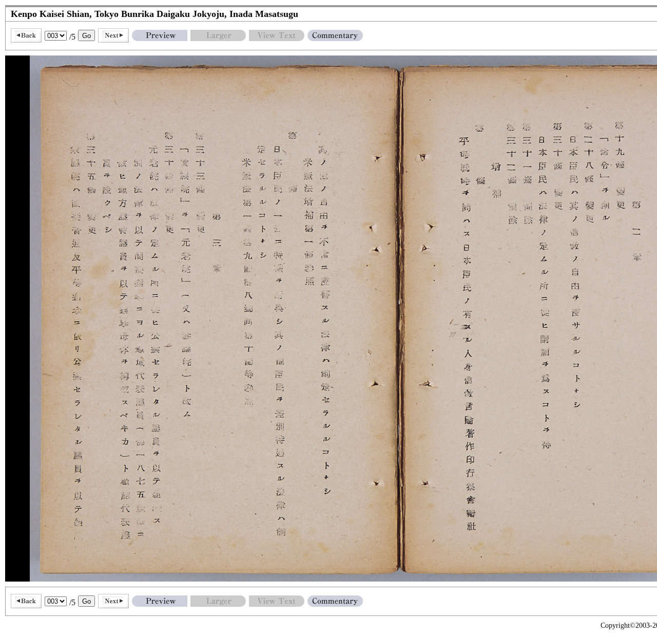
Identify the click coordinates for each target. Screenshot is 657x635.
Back (26, 35)
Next (113, 35)
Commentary (335, 35)
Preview (159, 35)
